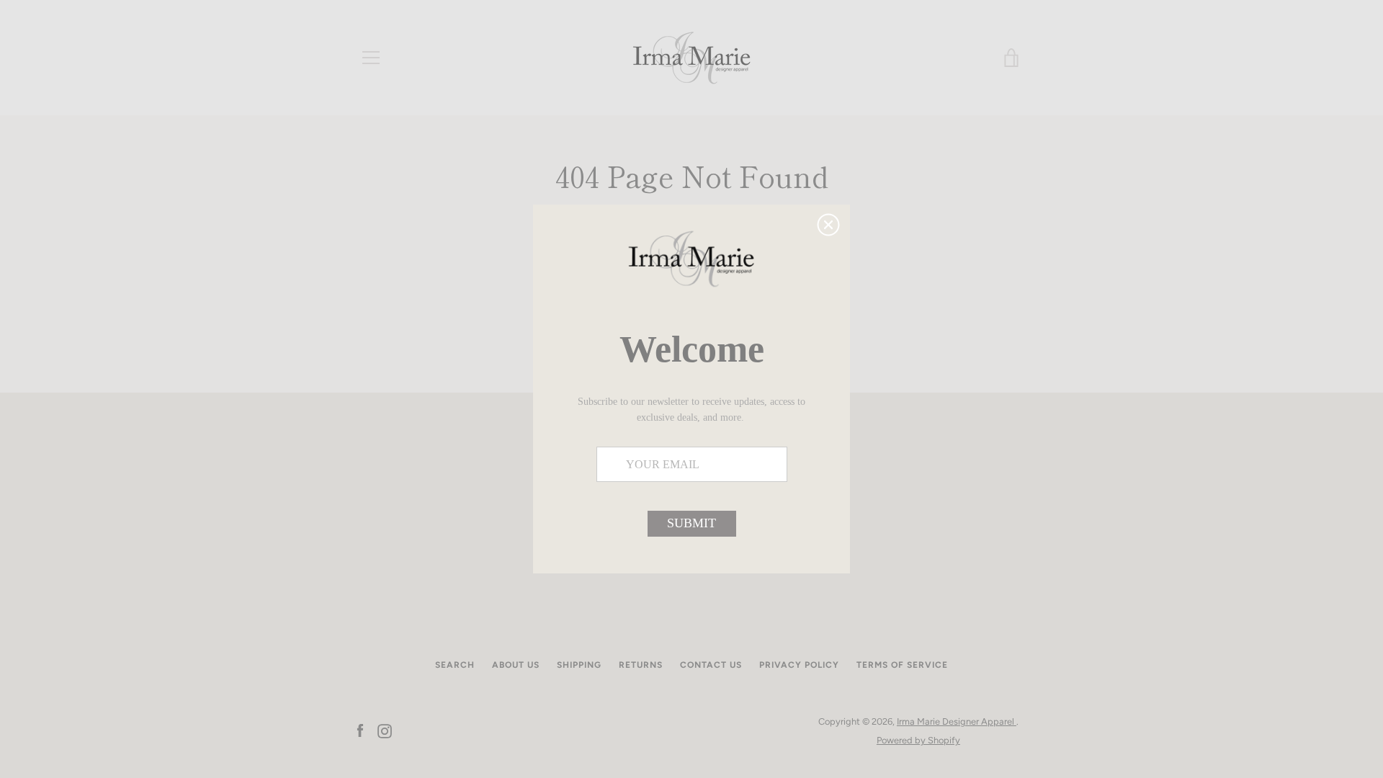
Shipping (579, 665)
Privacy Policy (799, 665)
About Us (516, 665)
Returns (641, 665)
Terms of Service (902, 665)
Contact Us (711, 665)
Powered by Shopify (918, 740)
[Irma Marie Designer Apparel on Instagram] (384, 730)
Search (455, 665)
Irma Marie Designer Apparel (956, 721)
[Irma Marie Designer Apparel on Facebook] (360, 730)
